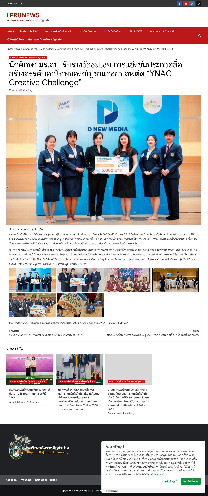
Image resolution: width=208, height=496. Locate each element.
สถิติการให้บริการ (15, 39)
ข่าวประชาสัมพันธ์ (28, 31)
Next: (153, 333)
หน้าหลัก (10, 31)
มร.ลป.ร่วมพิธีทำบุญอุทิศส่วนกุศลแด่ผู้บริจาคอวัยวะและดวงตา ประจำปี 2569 (29, 393)
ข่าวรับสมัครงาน (88, 31)
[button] (199, 35)
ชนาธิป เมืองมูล (18, 402)
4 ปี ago (29, 90)
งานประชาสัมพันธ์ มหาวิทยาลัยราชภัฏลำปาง (27, 57)
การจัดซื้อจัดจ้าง (112, 31)
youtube (26, 480)
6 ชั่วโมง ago (130, 413)
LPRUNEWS (22, 15)
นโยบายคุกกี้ (157, 474)
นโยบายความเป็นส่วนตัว (162, 31)
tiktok (53, 480)
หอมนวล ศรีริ (17, 90)
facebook (12, 480)
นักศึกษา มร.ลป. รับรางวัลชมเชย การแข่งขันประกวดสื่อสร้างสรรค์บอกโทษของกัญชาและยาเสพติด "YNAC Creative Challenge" (71, 323)
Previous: (45, 333)
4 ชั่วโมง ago (33, 402)
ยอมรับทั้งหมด (191, 481)
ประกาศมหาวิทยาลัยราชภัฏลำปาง (45, 39)
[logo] (39, 448)
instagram (41, 480)
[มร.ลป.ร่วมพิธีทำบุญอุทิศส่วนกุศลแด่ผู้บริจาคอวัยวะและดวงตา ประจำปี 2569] (29, 370)
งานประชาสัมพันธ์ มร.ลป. (59, 31)
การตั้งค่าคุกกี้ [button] (169, 481)
